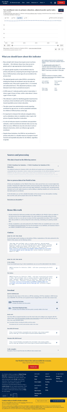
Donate (61, 2)
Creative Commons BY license (18, 225)
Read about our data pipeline (14, 199)
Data (23, 2)
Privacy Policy (27, 408)
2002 (8, 45)
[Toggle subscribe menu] (55, 2)
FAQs (24, 389)
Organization (48, 379)
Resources (34, 2)
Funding (47, 382)
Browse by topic (16, 2)
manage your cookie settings (38, 408)
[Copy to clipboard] (55, 244)
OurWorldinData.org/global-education (10, 49)
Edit (57, 17)
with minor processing (47, 77)
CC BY (20, 49)
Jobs (46, 387)
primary (44, 68)
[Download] (55, 49)
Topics (36, 376)
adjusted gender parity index (51, 65)
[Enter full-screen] (62, 49)
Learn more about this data (35, 48)
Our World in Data (5, 2)
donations (23, 402)
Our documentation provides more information (27, 318)
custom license (5, 386)
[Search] (51, 2)
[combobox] (51, 2)
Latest (27, 2)
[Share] (59, 49)
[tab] (7, 18)
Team (46, 384)
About (41, 2)
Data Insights (37, 382)
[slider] (12, 45)
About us (47, 376)
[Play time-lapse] (4, 45)
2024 (61, 45)
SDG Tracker (37, 390)
